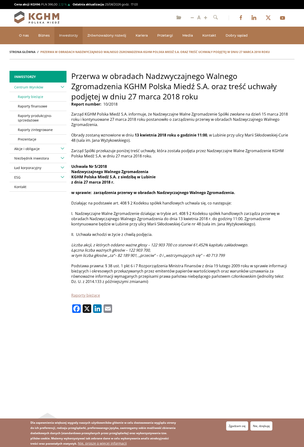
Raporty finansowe (32, 106)
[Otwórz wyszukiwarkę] (215, 18)
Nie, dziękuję (261, 426)
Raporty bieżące (85, 295)
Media (187, 35)
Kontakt (209, 35)
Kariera (142, 35)
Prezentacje (27, 139)
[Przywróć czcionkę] (199, 18)
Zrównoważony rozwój (106, 35)
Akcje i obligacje (27, 148)
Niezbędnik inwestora (31, 158)
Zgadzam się (237, 426)
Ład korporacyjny (27, 167)
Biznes (44, 35)
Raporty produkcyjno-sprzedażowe (35, 117)
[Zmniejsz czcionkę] (192, 18)
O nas (24, 35)
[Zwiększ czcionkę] (205, 18)
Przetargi (165, 35)
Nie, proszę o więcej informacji (102, 443)
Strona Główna (22, 52)
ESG (17, 177)
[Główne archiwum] (178, 18)
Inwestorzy (68, 35)
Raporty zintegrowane (35, 129)
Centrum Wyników (28, 87)
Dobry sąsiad (237, 35)
